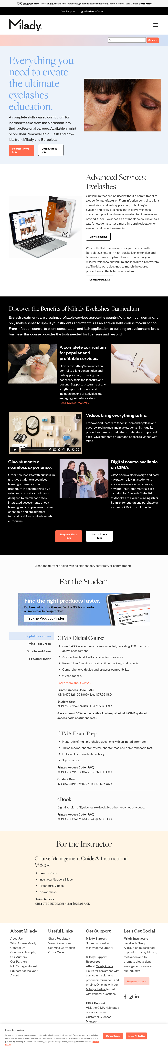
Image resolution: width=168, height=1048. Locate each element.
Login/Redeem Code (90, 11)
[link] (84, 609)
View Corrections (59, 943)
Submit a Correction (61, 947)
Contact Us (17, 947)
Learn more (145, 3)
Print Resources (39, 643)
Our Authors (18, 957)
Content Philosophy (23, 952)
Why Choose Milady (23, 943)
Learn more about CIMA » (74, 682)
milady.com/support (99, 947)
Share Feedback (59, 938)
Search (152, 40)
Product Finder (40, 658)
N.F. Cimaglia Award (23, 966)
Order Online (56, 952)
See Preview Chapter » (74, 402)
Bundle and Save (39, 651)
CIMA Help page (108, 1007)
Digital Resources (38, 636)
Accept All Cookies (136, 1035)
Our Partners (19, 961)
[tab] (31, 636)
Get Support (68, 11)
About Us (16, 938)
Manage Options (113, 1035)
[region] (84, 1036)
